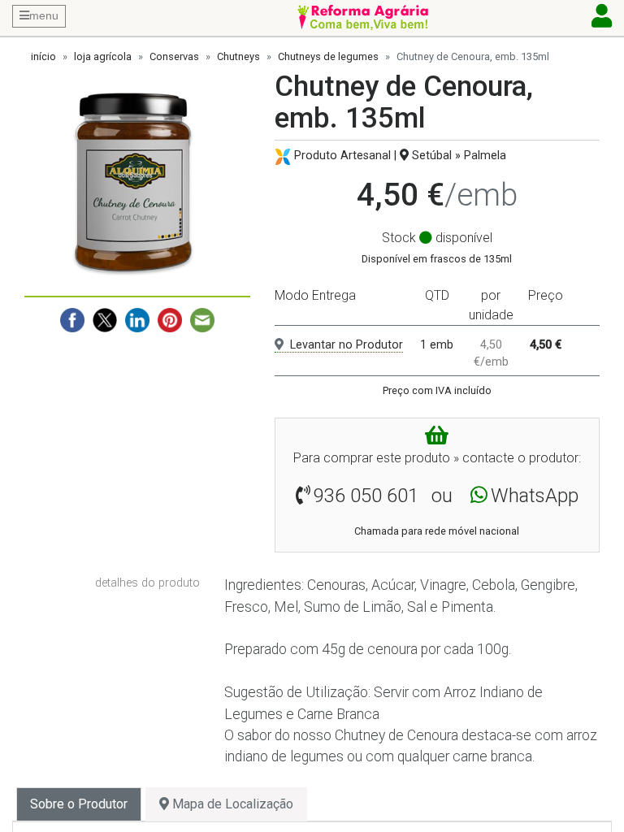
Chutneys (238, 56)
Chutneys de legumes (328, 56)
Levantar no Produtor (346, 345)
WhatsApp (534, 495)
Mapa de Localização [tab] (231, 804)
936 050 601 (366, 495)
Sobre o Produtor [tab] (79, 804)
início (43, 56)
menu (43, 15)
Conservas (174, 56)
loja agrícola (103, 56)
